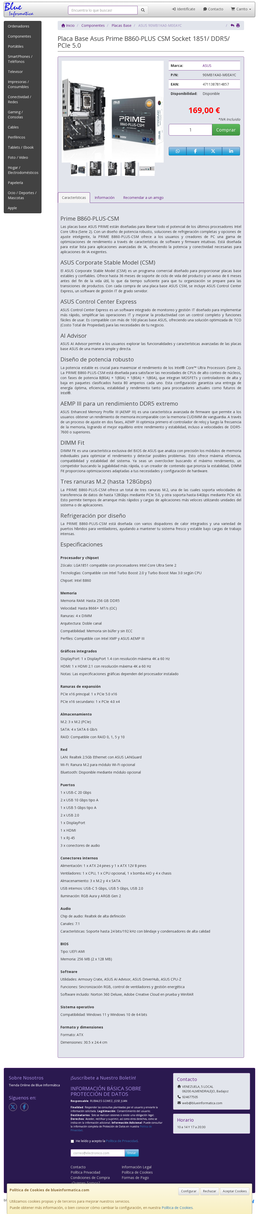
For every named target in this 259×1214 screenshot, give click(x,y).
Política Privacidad (85, 1172)
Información (105, 197)
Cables (13, 127)
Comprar (226, 130)
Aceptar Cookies (235, 1191)
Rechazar (209, 1191)
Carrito (242, 9)
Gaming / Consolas (15, 114)
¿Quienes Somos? (85, 1182)
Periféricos (16, 137)
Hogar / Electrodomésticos (23, 170)
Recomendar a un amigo (143, 197)
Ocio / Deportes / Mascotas (22, 195)
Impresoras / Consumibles (18, 84)
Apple (12, 207)
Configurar (189, 1191)
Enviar (131, 1153)
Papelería (15, 182)
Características (74, 197)
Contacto (215, 9)
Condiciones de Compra (90, 1177)
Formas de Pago (135, 1177)
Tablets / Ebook (21, 147)
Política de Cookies (177, 1207)
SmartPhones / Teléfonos (20, 59)
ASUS (207, 65)
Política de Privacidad (122, 1141)
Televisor (15, 71)
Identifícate (185, 9)
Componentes (19, 36)
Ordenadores (18, 26)
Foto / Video (18, 157)
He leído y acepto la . (107, 1141)
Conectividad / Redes (19, 99)
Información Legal (137, 1167)
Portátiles (16, 46)
